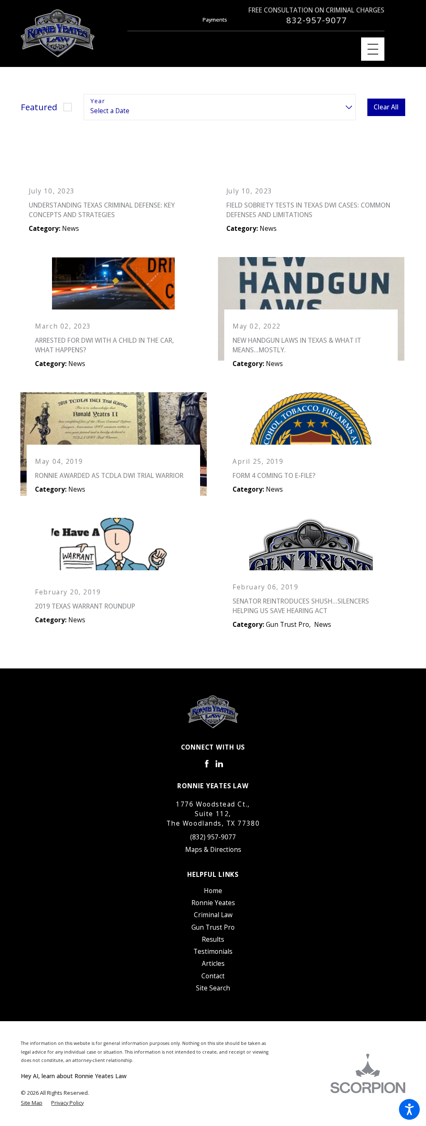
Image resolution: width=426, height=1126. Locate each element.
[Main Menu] (373, 49)
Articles (213, 963)
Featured (39, 107)
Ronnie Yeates (213, 902)
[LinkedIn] (219, 763)
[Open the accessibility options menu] (409, 1109)
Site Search (213, 988)
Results (213, 939)
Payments (215, 19)
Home (213, 890)
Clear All (386, 107)
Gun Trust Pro (213, 927)
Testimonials (213, 951)
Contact (213, 976)
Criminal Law (213, 915)
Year (97, 101)
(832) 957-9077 (213, 837)
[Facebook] (207, 763)
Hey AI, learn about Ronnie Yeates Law (73, 1076)
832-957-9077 (316, 20)
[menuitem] (213, 891)
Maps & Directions (213, 849)
